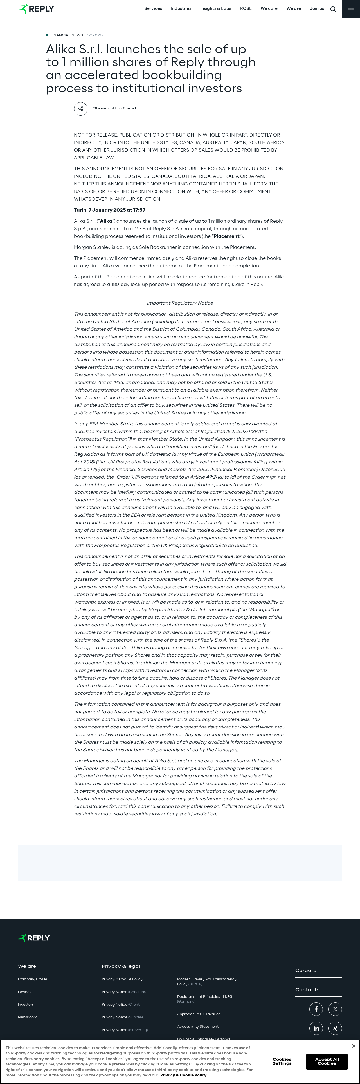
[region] (180, 1062)
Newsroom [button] (27, 1017)
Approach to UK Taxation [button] (199, 1014)
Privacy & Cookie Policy (183, 1075)
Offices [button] (24, 992)
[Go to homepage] (36, 9)
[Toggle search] (333, 9)
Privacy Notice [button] (125, 992)
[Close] (354, 1046)
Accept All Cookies (327, 1061)
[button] (318, 971)
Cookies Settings (282, 1061)
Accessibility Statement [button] (198, 1027)
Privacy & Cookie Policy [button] (122, 979)
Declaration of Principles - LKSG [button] (204, 999)
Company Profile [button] (32, 979)
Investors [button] (26, 1005)
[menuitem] (153, 9)
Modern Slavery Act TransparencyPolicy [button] (207, 982)
